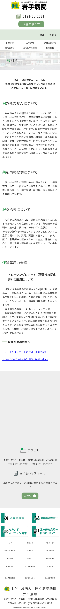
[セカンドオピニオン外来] (14, 536)
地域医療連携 (50, 43)
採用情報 (50, 47)
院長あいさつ (50, 543)
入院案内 (30, 43)
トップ (10, 543)
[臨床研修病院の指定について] (45, 536)
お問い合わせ (50, 551)
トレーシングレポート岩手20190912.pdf (24, 352)
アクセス (30, 551)
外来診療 (10, 43)
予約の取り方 (31, 24)
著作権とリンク (30, 578)
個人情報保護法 (10, 578)
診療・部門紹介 (10, 551)
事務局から (10, 47)
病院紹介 (30, 543)
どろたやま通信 (30, 47)
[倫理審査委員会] (45, 522)
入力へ (27, 495)
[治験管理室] (14, 522)
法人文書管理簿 (50, 578)
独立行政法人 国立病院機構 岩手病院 (30, 5)
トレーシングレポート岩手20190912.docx (25, 359)
